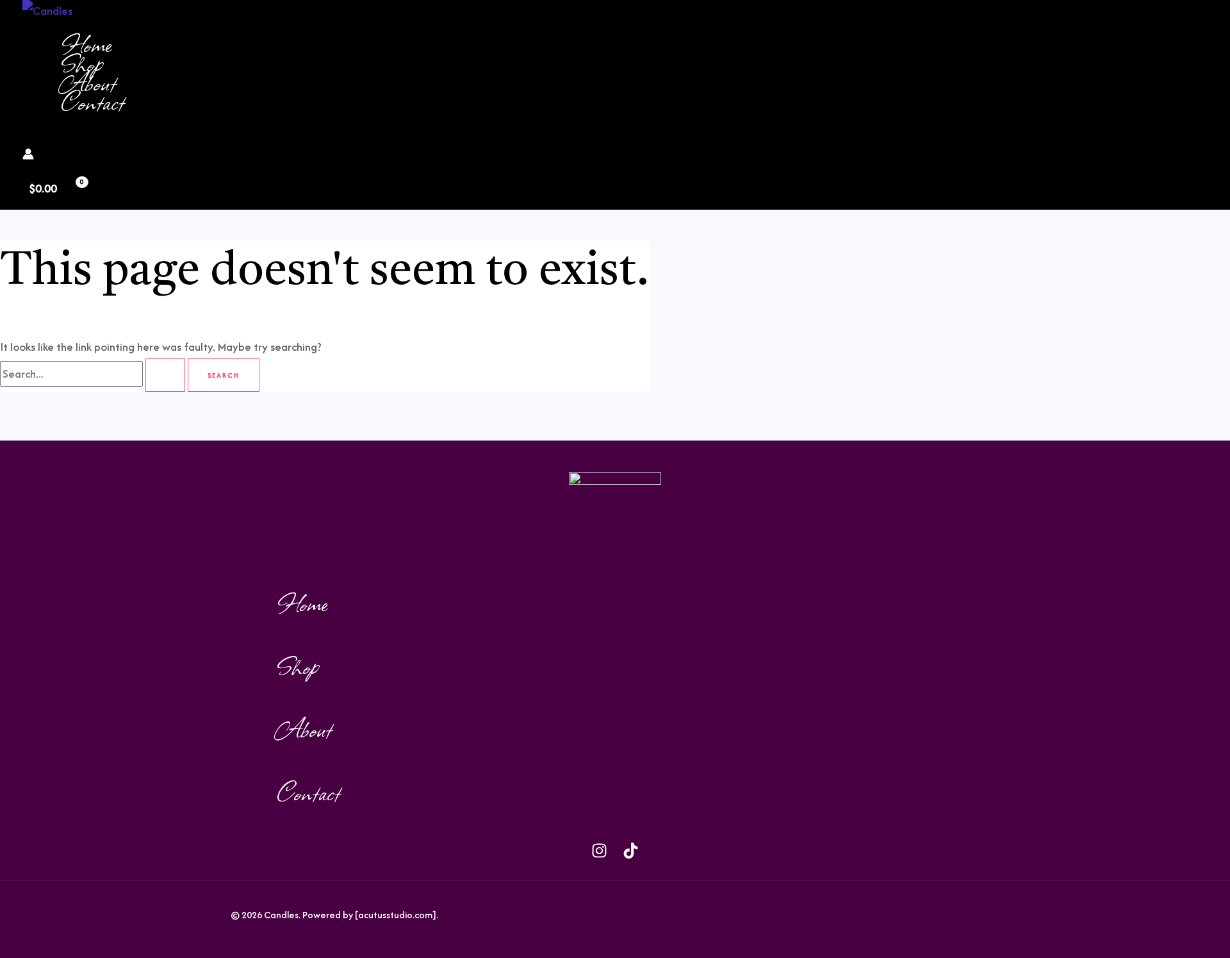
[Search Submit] (165, 375)
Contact (92, 101)
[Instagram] (125, 137)
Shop (81, 62)
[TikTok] (145, 137)
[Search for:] (94, 374)
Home (86, 43)
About (88, 82)
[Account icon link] (28, 156)
